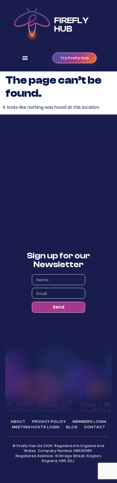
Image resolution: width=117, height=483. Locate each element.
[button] (24, 57)
